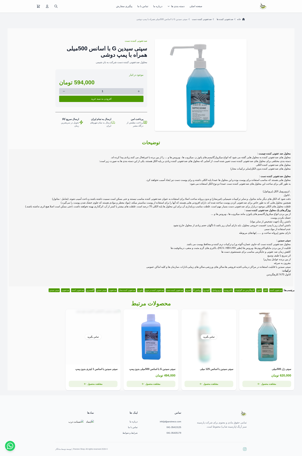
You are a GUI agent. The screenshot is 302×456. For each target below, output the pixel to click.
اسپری (188, 290)
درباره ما (157, 6)
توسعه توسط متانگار (63, 449)
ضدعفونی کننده (276, 290)
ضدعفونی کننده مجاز (127, 290)
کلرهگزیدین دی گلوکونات (244, 290)
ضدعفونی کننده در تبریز (154, 290)
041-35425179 (174, 433)
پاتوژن (140, 290)
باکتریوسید (228, 290)
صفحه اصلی (196, 6)
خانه (239, 19)
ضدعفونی (112, 290)
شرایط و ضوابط (130, 433)
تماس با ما (142, 6)
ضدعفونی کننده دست (202, 19)
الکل (265, 290)
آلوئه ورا (206, 290)
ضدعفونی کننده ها (225, 19)
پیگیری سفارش (124, 6)
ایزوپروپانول (216, 290)
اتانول (259, 290)
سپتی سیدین (101, 290)
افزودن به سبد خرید (101, 98)
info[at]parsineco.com (170, 421)
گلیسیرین (90, 290)
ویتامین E (197, 290)
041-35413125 (174, 427)
